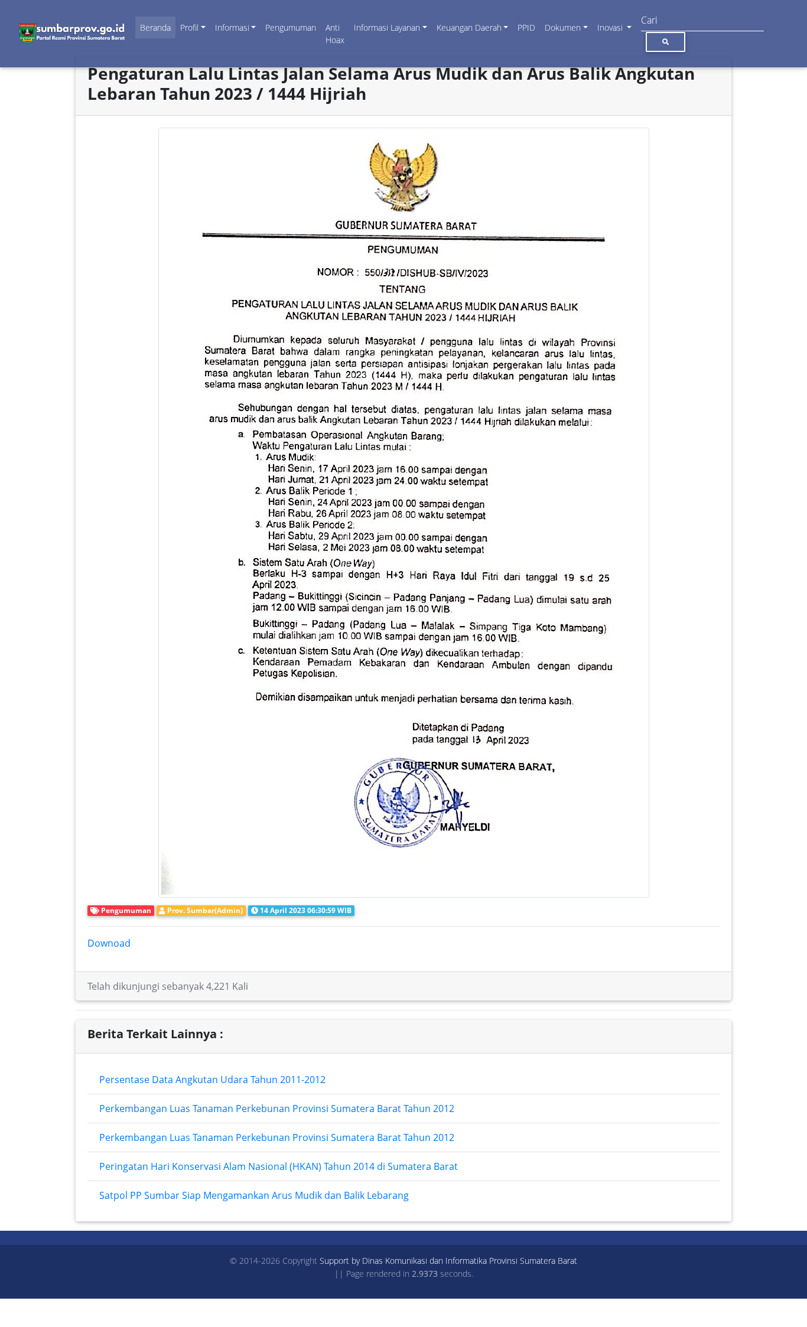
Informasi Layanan (387, 27)
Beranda (155, 27)
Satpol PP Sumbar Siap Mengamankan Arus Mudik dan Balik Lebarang (254, 1195)
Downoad (109, 943)
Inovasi (611, 27)
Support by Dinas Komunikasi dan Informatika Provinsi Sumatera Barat (448, 1260)
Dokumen (563, 27)
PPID (526, 27)
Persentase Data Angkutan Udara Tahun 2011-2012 (212, 1079)
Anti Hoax (335, 33)
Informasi (232, 27)
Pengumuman (290, 27)
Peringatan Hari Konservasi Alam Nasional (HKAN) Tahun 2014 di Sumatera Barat (278, 1166)
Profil (189, 27)
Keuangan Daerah (469, 27)
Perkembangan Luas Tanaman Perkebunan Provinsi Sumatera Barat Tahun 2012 (276, 1108)
